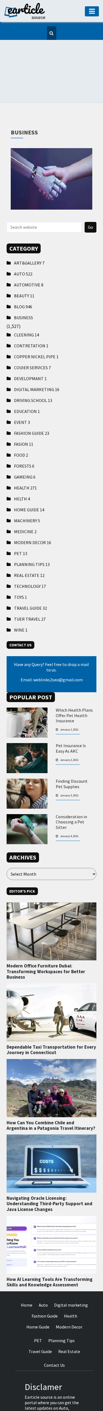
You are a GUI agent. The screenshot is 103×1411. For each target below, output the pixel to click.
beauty (24, 272)
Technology (30, 563)
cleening (26, 311)
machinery (27, 497)
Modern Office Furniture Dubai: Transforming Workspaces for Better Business (46, 948)
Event (22, 399)
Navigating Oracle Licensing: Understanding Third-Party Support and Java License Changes (49, 1180)
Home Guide (29, 486)
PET (20, 530)
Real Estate (29, 552)
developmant (30, 355)
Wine (20, 606)
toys (20, 574)
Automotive (28, 261)
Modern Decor (32, 519)
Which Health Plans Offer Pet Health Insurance (74, 692)
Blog (23, 283)
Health (25, 464)
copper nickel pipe (36, 333)
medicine (25, 508)
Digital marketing (36, 366)
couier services (32, 344)
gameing (24, 453)
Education (27, 388)
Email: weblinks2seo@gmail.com (52, 656)
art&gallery (29, 239)
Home (26, 1281)
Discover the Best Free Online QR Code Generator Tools (51, 132)
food (21, 432)
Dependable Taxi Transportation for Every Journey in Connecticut (51, 1026)
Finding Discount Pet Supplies (72, 760)
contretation (31, 322)
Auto (23, 250)
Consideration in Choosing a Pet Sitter (71, 798)
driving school (33, 377)
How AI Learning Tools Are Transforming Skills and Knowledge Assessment (50, 1259)
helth (22, 475)
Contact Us (54, 1342)
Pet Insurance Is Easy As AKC (71, 725)
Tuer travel (30, 596)
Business (23, 294)
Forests (24, 442)
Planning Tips (32, 541)
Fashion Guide (31, 410)
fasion (23, 421)
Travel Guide (30, 585)
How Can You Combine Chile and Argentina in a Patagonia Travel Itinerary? (51, 1102)
